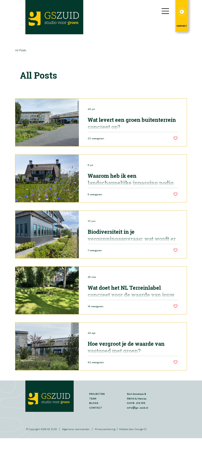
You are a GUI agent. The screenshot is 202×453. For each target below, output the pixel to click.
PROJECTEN (97, 394)
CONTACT (96, 408)
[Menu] (165, 11)
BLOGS (93, 403)
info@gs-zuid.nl (137, 408)
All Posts (20, 50)
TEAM (92, 398)
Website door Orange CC (133, 429)
